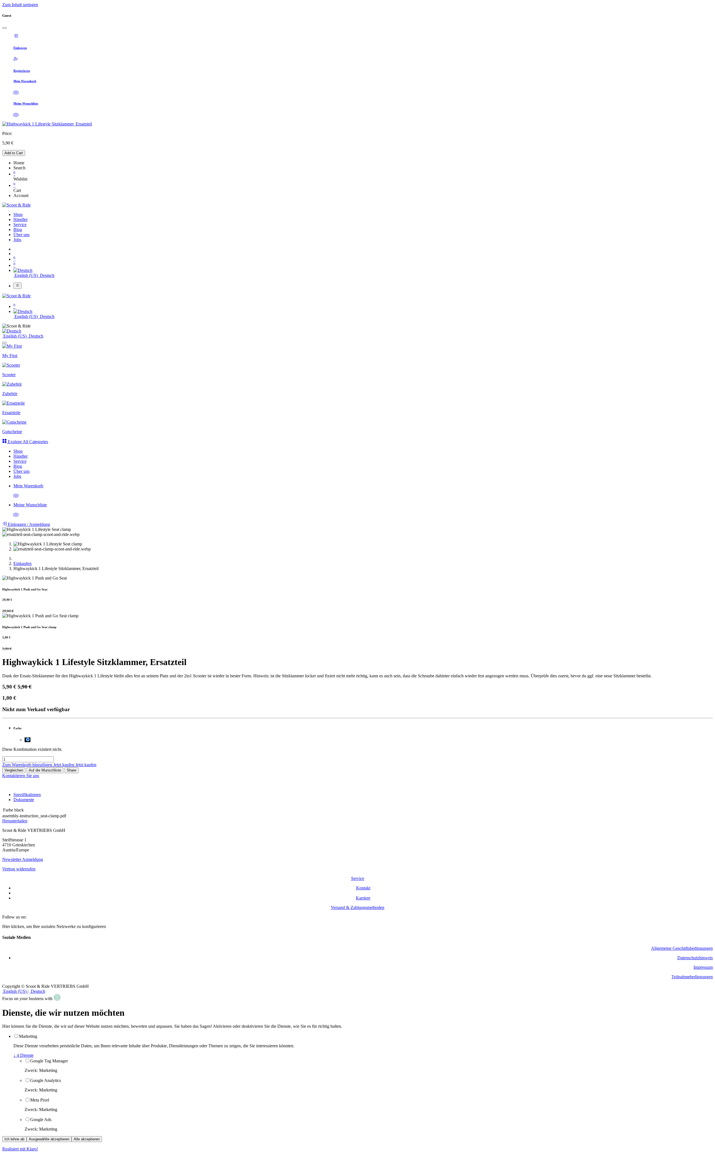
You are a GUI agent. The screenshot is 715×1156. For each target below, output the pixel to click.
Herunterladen (14, 820)
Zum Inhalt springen (20, 4)
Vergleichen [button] (13, 770)
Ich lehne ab (14, 1139)
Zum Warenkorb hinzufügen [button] (27, 764)
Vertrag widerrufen (18, 869)
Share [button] (71, 770)
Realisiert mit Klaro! (20, 1148)
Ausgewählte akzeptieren (49, 1139)
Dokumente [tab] (23, 799)
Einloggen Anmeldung (28, 524)
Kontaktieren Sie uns (20, 775)
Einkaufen (22, 563)
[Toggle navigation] (17, 286)
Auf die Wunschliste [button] (45, 770)
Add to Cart (13, 153)
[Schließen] (4, 28)
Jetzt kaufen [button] (64, 764)
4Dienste (23, 1055)
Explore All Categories (27, 441)
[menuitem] (18, 214)
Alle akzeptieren (87, 1139)
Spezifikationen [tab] (27, 794)
